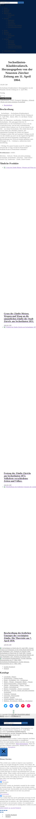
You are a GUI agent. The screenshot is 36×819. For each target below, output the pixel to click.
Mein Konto (7, 13)
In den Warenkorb (6, 98)
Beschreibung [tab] (8, 105)
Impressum (11, 20)
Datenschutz (11, 23)
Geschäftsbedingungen (15, 27)
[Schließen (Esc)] (6, 810)
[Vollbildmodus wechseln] (2, 810)
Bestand (6, 11)
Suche (6, 721)
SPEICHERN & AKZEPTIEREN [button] (10, 808)
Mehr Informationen (22, 744)
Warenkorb (11, 15)
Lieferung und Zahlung (15, 25)
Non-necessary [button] (4, 794)
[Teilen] (4, 810)
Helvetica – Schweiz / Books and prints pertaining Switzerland (17, 101)
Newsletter (11, 22)
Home (6, 8)
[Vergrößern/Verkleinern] (1, 810)
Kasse (9, 17)
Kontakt (6, 18)
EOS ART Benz (3, 1)
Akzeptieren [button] (11, 747)
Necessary (5, 782)
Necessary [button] (3, 780)
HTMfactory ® (16, 716)
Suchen (21, 2)
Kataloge (6, 10)
